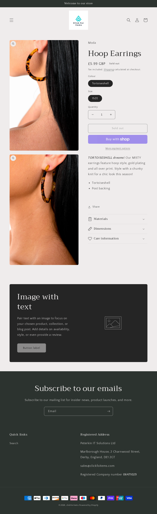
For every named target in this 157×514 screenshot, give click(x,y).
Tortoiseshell (100, 83)
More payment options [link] (117, 148)
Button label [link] (31, 348)
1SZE (95, 98)
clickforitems (72, 505)
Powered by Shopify (88, 505)
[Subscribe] (108, 411)
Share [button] (96, 206)
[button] (11, 20)
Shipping (109, 69)
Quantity (93, 107)
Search (14, 443)
